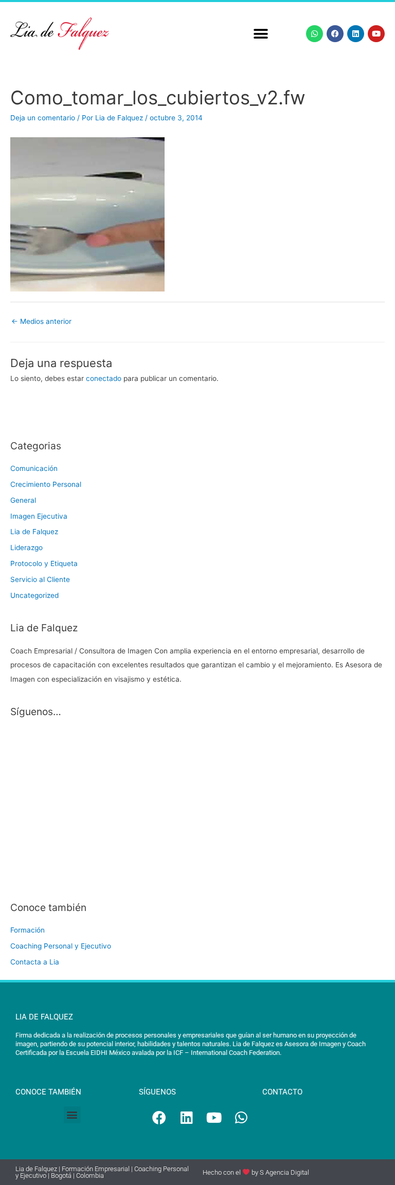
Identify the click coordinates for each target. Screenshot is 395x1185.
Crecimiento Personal (45, 484)
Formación (27, 930)
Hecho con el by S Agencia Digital (256, 1172)
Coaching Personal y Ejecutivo (60, 946)
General (23, 500)
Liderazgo (26, 547)
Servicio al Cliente (40, 579)
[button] (261, 33)
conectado (103, 378)
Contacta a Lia (34, 962)
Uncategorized (34, 595)
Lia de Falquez (34, 531)
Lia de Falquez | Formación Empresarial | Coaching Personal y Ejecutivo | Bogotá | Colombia (102, 1172)
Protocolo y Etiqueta (44, 563)
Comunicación (34, 468)
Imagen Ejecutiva (38, 516)
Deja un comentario (42, 118)
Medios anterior (41, 321)
